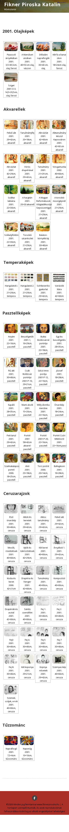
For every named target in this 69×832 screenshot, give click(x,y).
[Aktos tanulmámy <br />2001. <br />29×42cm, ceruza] (43, 508)
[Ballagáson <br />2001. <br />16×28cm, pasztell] (59, 458)
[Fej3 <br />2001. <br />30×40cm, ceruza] (11, 631)
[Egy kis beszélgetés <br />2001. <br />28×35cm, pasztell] (59, 328)
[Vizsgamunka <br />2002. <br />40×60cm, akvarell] (59, 158)
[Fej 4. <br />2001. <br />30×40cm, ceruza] (27, 631)
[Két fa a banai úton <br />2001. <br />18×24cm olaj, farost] (59, 46)
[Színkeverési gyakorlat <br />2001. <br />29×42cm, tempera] (43, 277)
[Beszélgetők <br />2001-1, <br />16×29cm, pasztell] (27, 328)
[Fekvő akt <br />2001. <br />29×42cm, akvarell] (11, 124)
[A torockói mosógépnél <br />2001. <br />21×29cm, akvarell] (59, 189)
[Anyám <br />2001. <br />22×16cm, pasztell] (11, 328)
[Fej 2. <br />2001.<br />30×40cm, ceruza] (59, 601)
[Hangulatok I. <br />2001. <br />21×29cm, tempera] (11, 277)
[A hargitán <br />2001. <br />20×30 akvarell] (27, 189)
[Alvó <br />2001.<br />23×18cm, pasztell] (27, 458)
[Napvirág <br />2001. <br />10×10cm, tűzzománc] (27, 740)
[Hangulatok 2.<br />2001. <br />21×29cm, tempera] (27, 277)
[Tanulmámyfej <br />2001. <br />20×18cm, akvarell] (27, 124)
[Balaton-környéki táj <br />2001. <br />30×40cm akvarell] (43, 227)
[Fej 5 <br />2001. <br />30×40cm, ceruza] (43, 631)
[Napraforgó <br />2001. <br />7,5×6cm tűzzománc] (11, 740)
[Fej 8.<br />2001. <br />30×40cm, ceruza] (11, 659)
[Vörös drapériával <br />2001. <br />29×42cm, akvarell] (27, 158)
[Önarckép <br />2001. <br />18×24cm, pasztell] (59, 396)
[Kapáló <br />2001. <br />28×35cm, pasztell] (11, 396)
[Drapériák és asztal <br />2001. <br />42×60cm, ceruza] (11, 601)
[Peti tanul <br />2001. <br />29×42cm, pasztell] (11, 427)
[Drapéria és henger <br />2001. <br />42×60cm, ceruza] (27, 570)
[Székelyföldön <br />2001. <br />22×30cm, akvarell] (11, 227)
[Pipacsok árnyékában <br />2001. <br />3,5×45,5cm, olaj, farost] (11, 46)
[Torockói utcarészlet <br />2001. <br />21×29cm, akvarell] (27, 227)
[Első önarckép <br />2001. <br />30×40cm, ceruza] (11, 508)
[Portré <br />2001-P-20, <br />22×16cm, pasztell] (43, 427)
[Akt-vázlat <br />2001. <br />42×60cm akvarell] (43, 124)
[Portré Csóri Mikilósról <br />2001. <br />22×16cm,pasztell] (59, 427)
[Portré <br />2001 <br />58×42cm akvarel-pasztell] (27, 427)
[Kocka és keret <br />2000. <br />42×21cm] (11, 570)
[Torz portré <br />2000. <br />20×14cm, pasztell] (43, 458)
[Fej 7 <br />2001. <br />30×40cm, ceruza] (59, 631)
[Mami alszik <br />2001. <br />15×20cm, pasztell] (27, 396)
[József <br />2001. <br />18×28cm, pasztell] (59, 362)
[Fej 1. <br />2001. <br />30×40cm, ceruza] (43, 601)
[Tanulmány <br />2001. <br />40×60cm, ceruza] (43, 570)
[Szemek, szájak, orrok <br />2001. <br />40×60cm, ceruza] (11, 689)
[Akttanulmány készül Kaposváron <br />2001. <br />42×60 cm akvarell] (59, 124)
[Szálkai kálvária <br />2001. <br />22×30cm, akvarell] (11, 189)
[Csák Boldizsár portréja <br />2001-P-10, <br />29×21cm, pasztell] (27, 362)
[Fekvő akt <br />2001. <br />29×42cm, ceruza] (59, 508)
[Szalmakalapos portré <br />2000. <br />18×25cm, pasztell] (11, 458)
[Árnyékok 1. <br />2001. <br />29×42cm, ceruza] (59, 539)
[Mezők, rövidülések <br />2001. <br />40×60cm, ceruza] (11, 539)
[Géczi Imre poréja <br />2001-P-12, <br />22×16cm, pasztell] (43, 362)
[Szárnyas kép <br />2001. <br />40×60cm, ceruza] (59, 659)
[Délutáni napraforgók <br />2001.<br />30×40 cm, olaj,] (43, 46)
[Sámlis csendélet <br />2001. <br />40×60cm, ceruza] (27, 601)
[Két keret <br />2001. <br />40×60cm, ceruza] (43, 539)
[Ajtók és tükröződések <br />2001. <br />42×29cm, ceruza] (27, 539)
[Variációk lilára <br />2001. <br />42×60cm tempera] (59, 277)
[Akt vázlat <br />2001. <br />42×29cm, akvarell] (11, 158)
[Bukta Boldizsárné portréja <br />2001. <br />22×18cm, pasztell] (43, 328)
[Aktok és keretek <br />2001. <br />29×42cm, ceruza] (27, 508)
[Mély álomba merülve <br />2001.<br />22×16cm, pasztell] (43, 396)
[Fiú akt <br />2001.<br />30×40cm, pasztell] (11, 362)
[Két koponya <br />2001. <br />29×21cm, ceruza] (27, 659)
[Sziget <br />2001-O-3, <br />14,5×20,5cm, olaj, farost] (11, 77)
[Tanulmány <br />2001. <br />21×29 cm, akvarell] (43, 158)
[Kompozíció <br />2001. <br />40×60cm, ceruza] (59, 570)
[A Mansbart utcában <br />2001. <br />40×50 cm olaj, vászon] (27, 46)
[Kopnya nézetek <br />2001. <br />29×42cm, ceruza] (43, 659)
